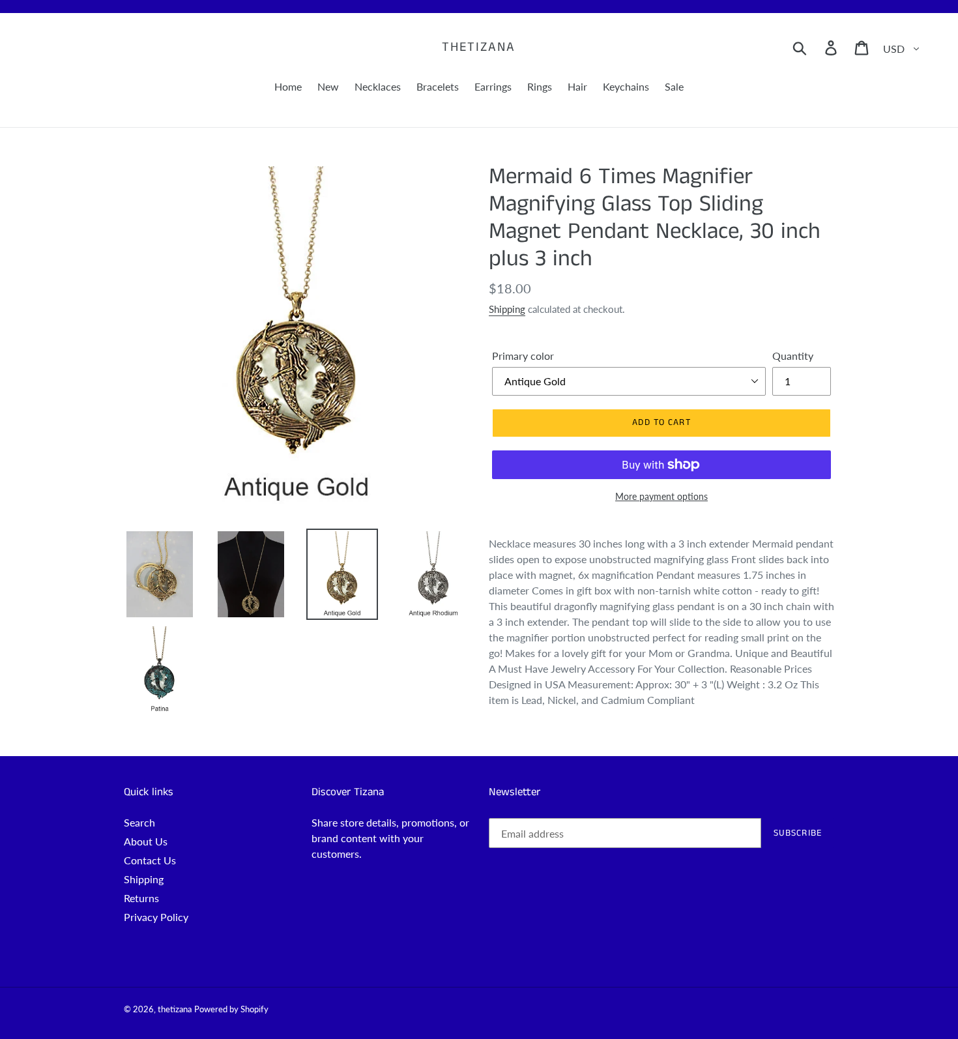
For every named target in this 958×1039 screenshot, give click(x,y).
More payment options (661, 496)
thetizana (478, 47)
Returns (141, 898)
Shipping (507, 309)
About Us (145, 841)
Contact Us (150, 860)
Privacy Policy (156, 917)
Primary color (523, 355)
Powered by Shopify (231, 1009)
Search (139, 822)
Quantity (792, 355)
